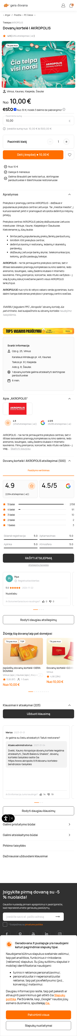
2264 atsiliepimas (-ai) (23, 35)
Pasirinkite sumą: (14, 116)
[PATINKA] (69, 154)
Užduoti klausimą (38, 714)
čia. (47, 1003)
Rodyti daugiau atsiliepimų (38, 620)
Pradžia (17, 15)
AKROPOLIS (17, 22)
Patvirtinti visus (38, 1015)
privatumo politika (34, 924)
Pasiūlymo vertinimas (38, 470)
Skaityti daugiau (21, 448)
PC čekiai (28, 15)
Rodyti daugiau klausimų (38, 811)
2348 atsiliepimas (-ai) (25, 423)
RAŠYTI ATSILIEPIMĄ (38, 558)
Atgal (7, 15)
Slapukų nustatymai (38, 1026)
